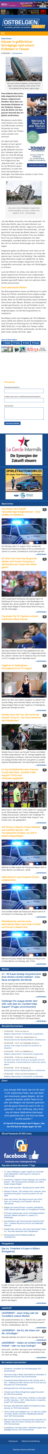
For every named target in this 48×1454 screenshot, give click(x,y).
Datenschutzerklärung (31, 1441)
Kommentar (8, 406)
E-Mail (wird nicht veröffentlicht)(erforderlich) (22, 397)
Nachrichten (6, 39)
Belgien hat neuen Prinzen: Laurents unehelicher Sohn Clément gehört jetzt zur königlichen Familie (24, 1208)
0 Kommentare (17, 53)
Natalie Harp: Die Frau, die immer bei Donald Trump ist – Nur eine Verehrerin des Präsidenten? (25, 1230)
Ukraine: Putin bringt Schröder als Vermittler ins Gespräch (22, 1047)
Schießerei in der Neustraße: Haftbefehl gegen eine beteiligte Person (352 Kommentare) (25, 1429)
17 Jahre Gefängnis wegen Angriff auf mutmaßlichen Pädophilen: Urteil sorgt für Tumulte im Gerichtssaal (24, 1174)
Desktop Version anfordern (24, 1449)
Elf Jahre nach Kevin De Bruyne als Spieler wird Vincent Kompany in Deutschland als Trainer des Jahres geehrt (25, 1062)
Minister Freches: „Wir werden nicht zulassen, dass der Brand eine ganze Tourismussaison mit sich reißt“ (25, 1193)
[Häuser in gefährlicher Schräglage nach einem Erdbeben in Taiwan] (24, 69)
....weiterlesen (41, 554)
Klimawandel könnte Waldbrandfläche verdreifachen (24, 1040)
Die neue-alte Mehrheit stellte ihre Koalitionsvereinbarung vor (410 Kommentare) (25, 1407)
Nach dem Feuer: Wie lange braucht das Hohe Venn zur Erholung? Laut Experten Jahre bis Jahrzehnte (23, 1201)
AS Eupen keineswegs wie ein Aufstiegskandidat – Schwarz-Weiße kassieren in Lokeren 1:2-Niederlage (24, 1215)
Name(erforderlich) (12, 387)
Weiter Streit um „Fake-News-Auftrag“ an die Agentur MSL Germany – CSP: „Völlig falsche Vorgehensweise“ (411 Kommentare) (25, 1400)
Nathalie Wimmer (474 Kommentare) (19, 1388)
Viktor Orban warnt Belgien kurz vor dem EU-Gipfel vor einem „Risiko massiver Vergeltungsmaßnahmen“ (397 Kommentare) (25, 1414)
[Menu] (3, 33)
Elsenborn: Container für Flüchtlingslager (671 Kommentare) (22, 1370)
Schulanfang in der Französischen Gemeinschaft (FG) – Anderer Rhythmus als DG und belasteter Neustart (24, 1223)
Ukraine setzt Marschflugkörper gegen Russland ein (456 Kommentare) (24, 1393)
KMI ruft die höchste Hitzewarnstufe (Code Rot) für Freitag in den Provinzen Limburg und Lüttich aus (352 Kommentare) (25, 1422)
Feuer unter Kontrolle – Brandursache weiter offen (24, 1188)
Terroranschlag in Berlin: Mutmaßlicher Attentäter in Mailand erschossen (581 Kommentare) (25, 1375)
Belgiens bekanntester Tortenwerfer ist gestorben (23, 1034)
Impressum (13, 1441)
